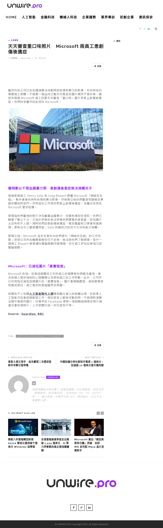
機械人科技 (68, 17)
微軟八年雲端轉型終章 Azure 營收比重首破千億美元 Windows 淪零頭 (23, 443)
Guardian (28, 314)
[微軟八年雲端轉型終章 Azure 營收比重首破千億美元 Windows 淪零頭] (23, 427)
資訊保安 (146, 17)
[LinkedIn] (149, 28)
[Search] (156, 28)
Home (11, 17)
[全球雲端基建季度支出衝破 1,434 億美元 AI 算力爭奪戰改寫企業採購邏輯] (56, 427)
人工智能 (29, 17)
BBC (41, 314)
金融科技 (48, 17)
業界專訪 (108, 17)
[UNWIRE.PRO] (24, 5)
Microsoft (56, 336)
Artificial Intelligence (32, 336)
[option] (23, 434)
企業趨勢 (89, 17)
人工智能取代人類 (41, 294)
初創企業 (127, 17)
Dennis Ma (26, 58)
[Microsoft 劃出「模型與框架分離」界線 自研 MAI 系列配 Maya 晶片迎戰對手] (89, 427)
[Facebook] (140, 28)
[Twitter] (144, 28)
